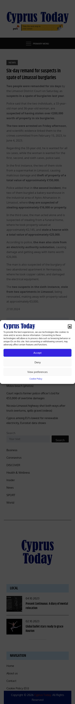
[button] (70, 326)
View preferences (37, 372)
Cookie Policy (35, 378)
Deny (38, 362)
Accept (37, 352)
